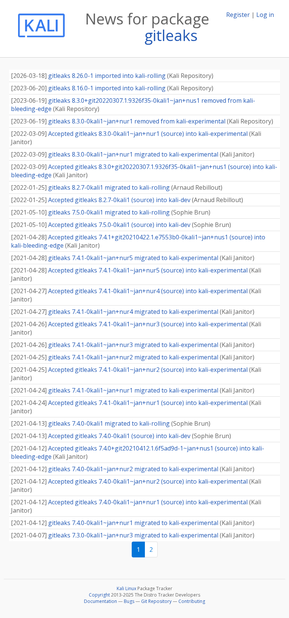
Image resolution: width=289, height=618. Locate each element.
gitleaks (171, 35)
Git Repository (156, 601)
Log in (265, 15)
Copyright (99, 595)
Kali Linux (126, 588)
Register (238, 15)
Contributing (191, 601)
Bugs (129, 601)
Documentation (100, 601)
